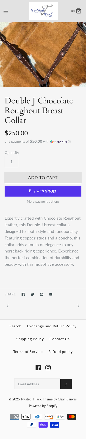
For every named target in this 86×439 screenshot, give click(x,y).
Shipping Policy (30, 338)
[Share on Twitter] (32, 294)
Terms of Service (28, 351)
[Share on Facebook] (23, 294)
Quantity (12, 152)
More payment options (43, 201)
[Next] (78, 306)
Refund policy (60, 351)
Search (15, 326)
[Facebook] (38, 367)
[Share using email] (51, 294)
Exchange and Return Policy (52, 326)
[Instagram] (48, 367)
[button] (43, 141)
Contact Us (60, 338)
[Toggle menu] (5, 11)
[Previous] (7, 306)
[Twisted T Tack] (43, 11)
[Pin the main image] (41, 294)
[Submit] (66, 384)
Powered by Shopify (43, 406)
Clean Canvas (67, 399)
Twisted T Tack (31, 399)
